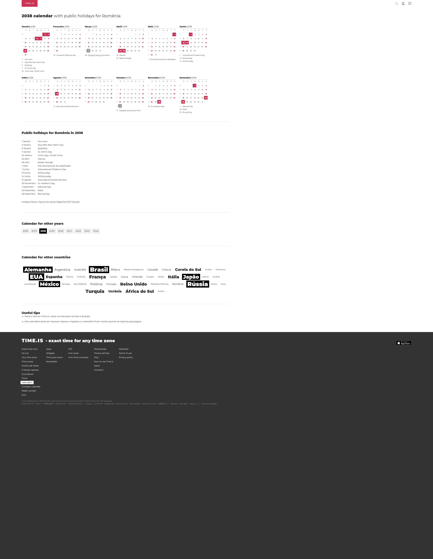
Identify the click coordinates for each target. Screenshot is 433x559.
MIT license (73, 202)
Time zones (27, 361)
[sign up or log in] (403, 4)
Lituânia (216, 277)
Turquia (95, 291)
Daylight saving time (96, 55)
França (97, 277)
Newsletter (51, 361)
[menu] (409, 4)
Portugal (111, 284)
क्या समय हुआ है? (49, 404)
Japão (191, 277)
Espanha (54, 277)
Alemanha (38, 270)
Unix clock (73, 353)
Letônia (205, 277)
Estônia (69, 277)
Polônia (96, 284)
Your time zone (29, 357)
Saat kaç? (174, 404)
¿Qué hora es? (61, 404)
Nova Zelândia (80, 284)
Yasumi (42, 202)
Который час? (110, 404)
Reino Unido (133, 284)
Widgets (50, 353)
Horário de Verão (30, 366)
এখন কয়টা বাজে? (98, 404)
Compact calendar (31, 386)
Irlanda (161, 277)
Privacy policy (126, 357)
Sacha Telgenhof (58, 202)
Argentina (62, 270)
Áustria (161, 291)
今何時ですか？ (163, 404)
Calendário (27, 382)
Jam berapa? (135, 404)
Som (24, 395)
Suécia (214, 284)
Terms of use (125, 353)
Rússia (197, 284)
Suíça (223, 284)
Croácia (208, 269)
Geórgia (113, 277)
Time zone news (54, 357)
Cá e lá (25, 353)
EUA (36, 276)
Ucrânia (115, 291)
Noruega (66, 284)
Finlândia (81, 277)
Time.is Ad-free (101, 353)
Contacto (98, 370)
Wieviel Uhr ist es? (149, 404)
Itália (173, 276)
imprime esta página (130, 321)
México (49, 284)
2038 (32, 26)
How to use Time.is (103, 361)
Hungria (150, 277)
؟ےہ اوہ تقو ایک (195, 404)
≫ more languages (209, 404)
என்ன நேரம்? (184, 404)
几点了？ (39, 404)
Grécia (124, 276)
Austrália (80, 269)
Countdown (28, 374)
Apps (48, 349)
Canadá (152, 269)
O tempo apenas (30, 370)
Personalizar (100, 349)
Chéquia (166, 269)
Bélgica (115, 269)
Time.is (29, 3)
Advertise (123, 349)
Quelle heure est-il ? (76, 404)
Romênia (111, 15)
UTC (70, 349)
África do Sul (140, 291)
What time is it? (28, 404)
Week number (29, 391)
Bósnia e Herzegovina (134, 269)
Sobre (97, 366)
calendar (71, 15)
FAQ (96, 357)
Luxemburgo (30, 284)
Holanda (137, 276)
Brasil (99, 269)
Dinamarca (220, 269)
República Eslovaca (159, 284)
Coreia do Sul (188, 269)
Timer (25, 378)
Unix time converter (78, 357)
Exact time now (30, 349)
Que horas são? (122, 404)
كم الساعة (88, 404)
